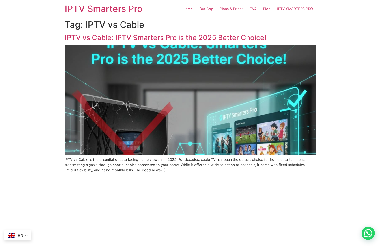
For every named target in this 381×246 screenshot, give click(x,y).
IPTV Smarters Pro (103, 8)
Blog (267, 9)
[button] (368, 233)
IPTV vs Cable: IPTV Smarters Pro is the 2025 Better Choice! (165, 37)
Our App (206, 9)
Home (188, 9)
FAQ (253, 9)
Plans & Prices (231, 9)
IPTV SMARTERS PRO (295, 9)
